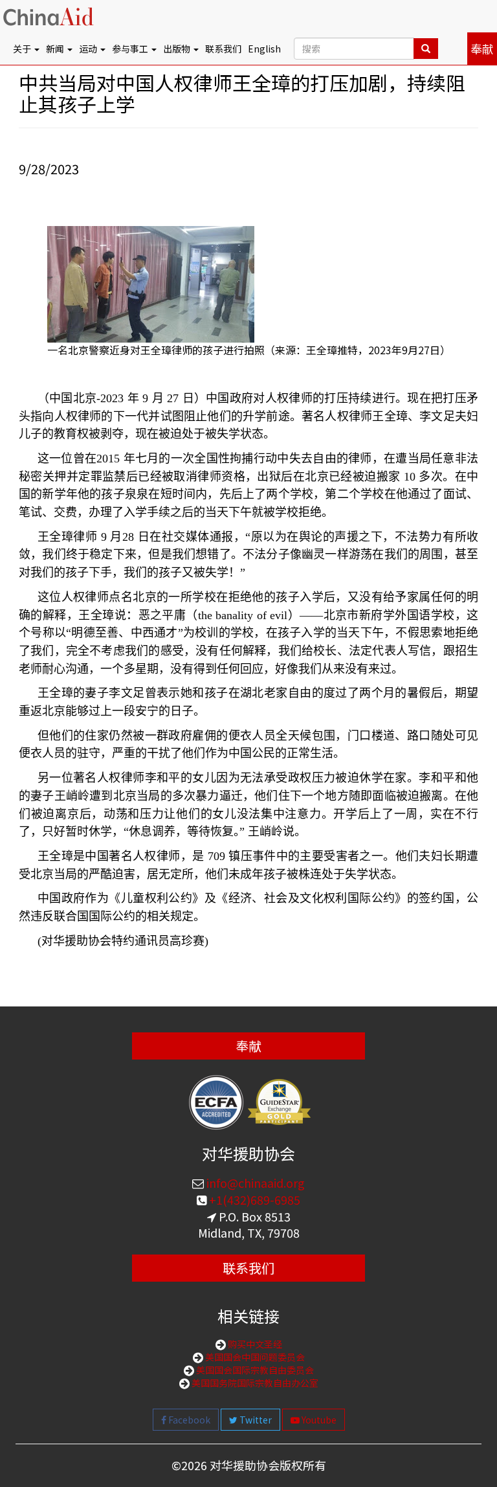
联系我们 (223, 48)
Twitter (254, 1419)
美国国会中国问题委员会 (254, 1356)
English (264, 48)
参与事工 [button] (131, 48)
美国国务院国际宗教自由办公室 (254, 1382)
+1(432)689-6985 (253, 1199)
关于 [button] (23, 48)
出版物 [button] (177, 48)
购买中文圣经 (254, 1343)
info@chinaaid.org (254, 1182)
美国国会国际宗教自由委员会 (254, 1369)
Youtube (318, 1419)
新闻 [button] (56, 48)
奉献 (482, 48)
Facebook (188, 1419)
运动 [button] (89, 48)
